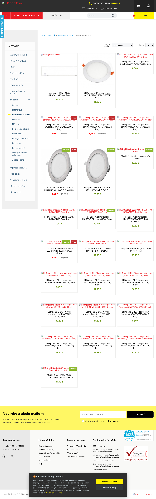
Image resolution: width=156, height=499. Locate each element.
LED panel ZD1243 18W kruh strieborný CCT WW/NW (97, 188)
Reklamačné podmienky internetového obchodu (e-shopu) (106, 465)
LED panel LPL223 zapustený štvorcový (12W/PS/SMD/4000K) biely (59, 345)
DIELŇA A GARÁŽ (18, 61)
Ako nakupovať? (45, 456)
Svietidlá (51, 35)
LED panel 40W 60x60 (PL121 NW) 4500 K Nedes (135, 249)
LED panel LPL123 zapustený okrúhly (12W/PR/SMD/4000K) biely (97, 282)
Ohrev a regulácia (17, 186)
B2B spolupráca (99, 446)
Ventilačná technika (18, 180)
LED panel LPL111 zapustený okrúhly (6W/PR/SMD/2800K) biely (59, 281)
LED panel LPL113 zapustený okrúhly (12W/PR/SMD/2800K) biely (97, 95)
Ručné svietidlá (18, 148)
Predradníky (17, 133)
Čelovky (15, 105)
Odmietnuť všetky (109, 488)
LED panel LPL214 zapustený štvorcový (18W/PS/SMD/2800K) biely (135, 126)
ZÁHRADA (14, 79)
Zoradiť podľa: (107, 45)
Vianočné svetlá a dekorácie (19, 153)
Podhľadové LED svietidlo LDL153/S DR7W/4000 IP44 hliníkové (135, 219)
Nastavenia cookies (54, 493)
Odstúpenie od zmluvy (75, 456)
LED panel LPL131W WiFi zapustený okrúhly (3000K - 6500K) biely (59, 314)
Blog (40, 463)
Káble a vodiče (16, 85)
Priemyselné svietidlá (21, 138)
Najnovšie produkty (46, 449)
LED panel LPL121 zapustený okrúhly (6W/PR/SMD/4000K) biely (135, 62)
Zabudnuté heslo (73, 449)
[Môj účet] (149, 6)
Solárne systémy (17, 73)
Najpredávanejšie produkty (49, 453)
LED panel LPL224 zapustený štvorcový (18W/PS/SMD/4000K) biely (97, 345)
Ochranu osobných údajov (108, 421)
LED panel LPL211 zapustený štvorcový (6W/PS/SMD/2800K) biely (59, 126)
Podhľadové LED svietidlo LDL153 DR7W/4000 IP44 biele (59, 218)
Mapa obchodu (44, 460)
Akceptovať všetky (109, 482)
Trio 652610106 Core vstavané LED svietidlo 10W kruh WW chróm (59, 250)
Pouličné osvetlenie (20, 129)
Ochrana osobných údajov (103, 460)
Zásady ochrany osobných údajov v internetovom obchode (106, 450)
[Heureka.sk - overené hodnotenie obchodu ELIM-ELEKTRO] (139, 435)
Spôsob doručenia (100, 470)
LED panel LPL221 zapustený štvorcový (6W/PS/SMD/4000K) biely (135, 314)
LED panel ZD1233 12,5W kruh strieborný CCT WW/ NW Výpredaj (59, 188)
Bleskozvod (15, 173)
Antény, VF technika (18, 54)
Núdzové (16, 124)
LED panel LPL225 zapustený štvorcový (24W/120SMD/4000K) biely (135, 345)
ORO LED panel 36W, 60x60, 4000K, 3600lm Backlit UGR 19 (59, 376)
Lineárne (16, 119)
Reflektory (16, 143)
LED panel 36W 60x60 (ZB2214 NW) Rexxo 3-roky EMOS (97, 249)
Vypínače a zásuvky (18, 167)
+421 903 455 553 (113, 8)
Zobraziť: (140, 45)
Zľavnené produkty (46, 446)
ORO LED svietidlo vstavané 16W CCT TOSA (135, 157)
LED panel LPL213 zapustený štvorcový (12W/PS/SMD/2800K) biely (97, 126)
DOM (12, 67)
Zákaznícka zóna (73, 453)
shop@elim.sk (92, 8)
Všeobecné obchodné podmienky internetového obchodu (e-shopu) (106, 456)
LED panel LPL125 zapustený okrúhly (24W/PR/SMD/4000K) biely (135, 282)
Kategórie (13, 46)
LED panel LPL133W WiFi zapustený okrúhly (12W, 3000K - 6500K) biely (97, 314)
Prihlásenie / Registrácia (76, 446)
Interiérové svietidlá (21, 114)
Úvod (43, 35)
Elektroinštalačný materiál (17, 92)
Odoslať (140, 414)
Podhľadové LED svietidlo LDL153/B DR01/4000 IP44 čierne (97, 218)
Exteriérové (17, 109)
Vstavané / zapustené (84, 35)
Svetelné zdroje (18, 160)
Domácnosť (15, 192)
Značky (55, 15)
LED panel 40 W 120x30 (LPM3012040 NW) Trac (59, 94)
